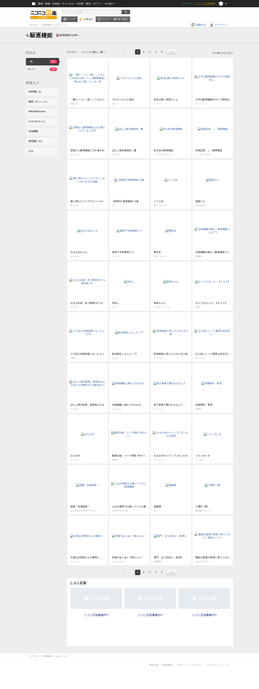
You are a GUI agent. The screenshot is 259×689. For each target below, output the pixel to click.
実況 (88, 3)
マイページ (221, 24)
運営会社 (154, 665)
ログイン (188, 3)
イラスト (88, 19)
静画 (47, 3)
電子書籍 (122, 19)
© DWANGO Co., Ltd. (217, 665)
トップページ (194, 665)
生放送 (56, 3)
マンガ (105, 19)
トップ (70, 19)
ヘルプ (179, 665)
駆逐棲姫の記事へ (69, 35)
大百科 (80, 3)
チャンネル (68, 3)
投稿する (201, 24)
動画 (40, 3)
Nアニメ (97, 3)
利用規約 (167, 665)
